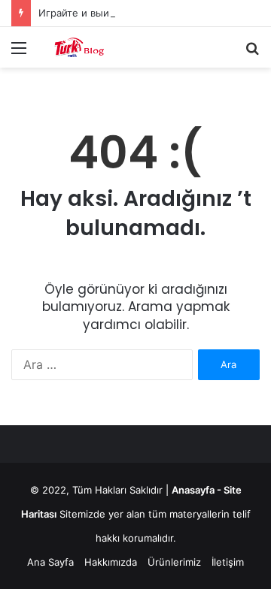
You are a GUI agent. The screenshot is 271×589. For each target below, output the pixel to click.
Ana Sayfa (50, 562)
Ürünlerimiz (174, 562)
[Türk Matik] (98, 47)
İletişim (228, 562)
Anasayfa (193, 490)
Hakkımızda (110, 562)
